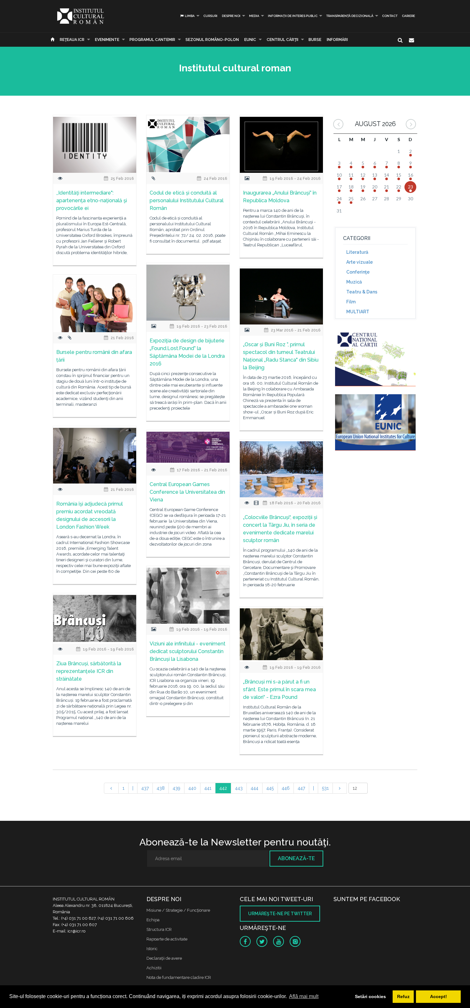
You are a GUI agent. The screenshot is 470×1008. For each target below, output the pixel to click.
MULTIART (357, 311)
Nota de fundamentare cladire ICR (178, 977)
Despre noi (231, 16)
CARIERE (408, 16)
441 (207, 788)
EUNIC (250, 39)
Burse (315, 39)
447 (301, 788)
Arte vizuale (359, 262)
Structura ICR (159, 929)
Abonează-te (296, 858)
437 (145, 788)
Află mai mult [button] (303, 996)
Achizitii (153, 967)
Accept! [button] (438, 996)
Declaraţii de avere (164, 958)
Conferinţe (358, 272)
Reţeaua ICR (72, 39)
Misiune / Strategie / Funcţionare (178, 910)
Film (351, 301)
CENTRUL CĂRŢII (282, 39)
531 (325, 788)
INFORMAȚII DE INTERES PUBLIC (292, 16)
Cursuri (210, 16)
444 (254, 788)
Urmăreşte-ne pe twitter (280, 913)
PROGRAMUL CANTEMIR (152, 39)
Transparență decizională (349, 16)
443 (239, 788)
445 (270, 788)
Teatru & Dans (361, 291)
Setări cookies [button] (370, 996)
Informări (337, 39)
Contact (389, 16)
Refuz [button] (403, 996)
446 (286, 788)
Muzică (354, 281)
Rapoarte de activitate (166, 939)
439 (176, 788)
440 (192, 788)
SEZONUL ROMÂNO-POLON (212, 39)
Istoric (152, 948)
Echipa (153, 919)
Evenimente (107, 39)
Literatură (357, 252)
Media (254, 16)
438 (161, 788)
